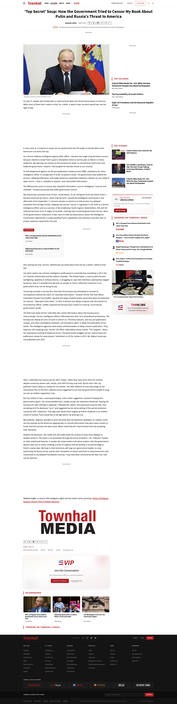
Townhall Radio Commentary (96, 664)
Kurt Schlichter (71, 650)
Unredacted (91, 657)
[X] (83, 638)
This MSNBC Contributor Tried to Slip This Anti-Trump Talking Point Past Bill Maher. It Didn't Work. (139, 168)
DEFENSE (50, 550)
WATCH (61, 3)
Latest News (26, 654)
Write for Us (113, 664)
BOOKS (43, 550)
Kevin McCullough (72, 657)
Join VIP (150, 638)
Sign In (135, 638)
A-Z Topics (48, 646)
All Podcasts (91, 668)
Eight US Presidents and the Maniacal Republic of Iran (133, 104)
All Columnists (70, 671)
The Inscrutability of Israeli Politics (127, 94)
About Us (112, 650)
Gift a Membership (137, 654)
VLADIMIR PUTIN (68, 550)
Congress (47, 654)
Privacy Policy (37, 701)
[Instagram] (87, 638)
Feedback (45, 701)
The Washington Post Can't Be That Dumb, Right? (94, 616)
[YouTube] (95, 638)
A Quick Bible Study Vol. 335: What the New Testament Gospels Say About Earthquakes (131, 84)
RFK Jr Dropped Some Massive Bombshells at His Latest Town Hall (36, 617)
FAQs (142, 638)
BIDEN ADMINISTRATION (30, 550)
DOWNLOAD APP (117, 3)
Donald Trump (49, 657)
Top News (26, 650)
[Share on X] (89, 23)
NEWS (46, 3)
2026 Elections (49, 650)
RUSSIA (58, 550)
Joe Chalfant (28, 621)
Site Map (65, 701)
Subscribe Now (76, 581)
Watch (25, 661)
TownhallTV (26, 668)
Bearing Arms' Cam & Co (95, 661)
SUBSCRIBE (140, 3)
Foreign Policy (49, 664)
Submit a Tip (113, 661)
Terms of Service (27, 701)
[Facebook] (91, 638)
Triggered (91, 654)
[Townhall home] (30, 638)
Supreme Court (49, 671)
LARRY (90, 650)
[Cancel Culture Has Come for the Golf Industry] (118, 155)
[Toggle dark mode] (153, 3)
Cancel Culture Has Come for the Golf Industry (139, 152)
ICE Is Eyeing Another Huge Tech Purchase (128, 297)
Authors (25, 671)
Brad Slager (70, 661)
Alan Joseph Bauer (72, 664)
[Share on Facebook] (98, 23)
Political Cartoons (28, 664)
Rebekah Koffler (71, 23)
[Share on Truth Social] (93, 23)
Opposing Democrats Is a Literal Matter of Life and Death (65, 616)
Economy (47, 661)
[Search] (148, 3)
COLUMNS (53, 3)
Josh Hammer (71, 668)
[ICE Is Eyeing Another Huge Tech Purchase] (133, 282)
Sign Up (149, 694)
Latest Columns (27, 657)
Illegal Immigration (50, 668)
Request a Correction (55, 701)
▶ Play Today (120, 210)
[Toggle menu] (24, 3)
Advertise (112, 654)
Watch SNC (135, 661)
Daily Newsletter (136, 657)
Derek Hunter (58, 621)
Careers (112, 657)
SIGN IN (129, 3)
